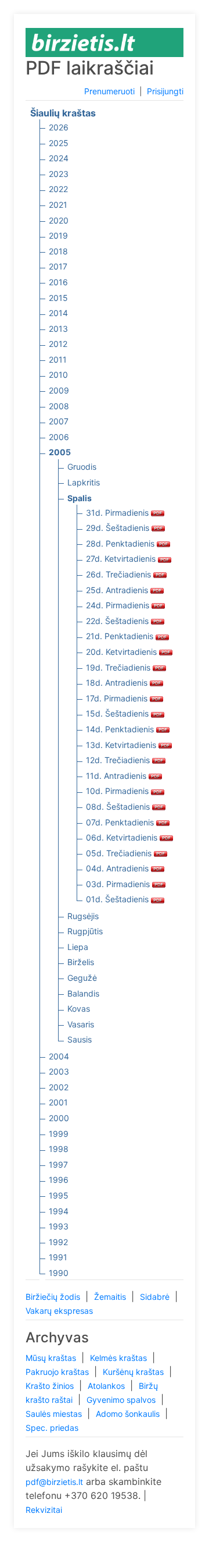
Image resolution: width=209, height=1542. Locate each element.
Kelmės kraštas (119, 1358)
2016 (58, 282)
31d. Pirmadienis (118, 512)
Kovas (78, 1008)
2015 (58, 298)
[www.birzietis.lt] (84, 42)
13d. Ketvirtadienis (122, 745)
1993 (59, 1226)
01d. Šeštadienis (118, 899)
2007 (59, 421)
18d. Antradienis (118, 682)
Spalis (79, 498)
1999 (59, 1134)
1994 (59, 1211)
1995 (59, 1195)
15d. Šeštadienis (118, 713)
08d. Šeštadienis (119, 806)
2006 (59, 437)
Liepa (77, 947)
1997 (58, 1164)
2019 (58, 235)
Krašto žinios (51, 1386)
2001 (58, 1102)
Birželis (80, 962)
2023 (59, 174)
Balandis (83, 993)
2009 (59, 390)
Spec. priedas (52, 1428)
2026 (59, 127)
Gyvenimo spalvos (122, 1400)
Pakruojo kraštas (58, 1372)
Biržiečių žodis (54, 1297)
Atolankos (107, 1386)
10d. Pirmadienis (118, 791)
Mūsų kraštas (52, 1358)
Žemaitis (111, 1297)
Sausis (79, 1039)
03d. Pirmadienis (119, 884)
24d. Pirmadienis (119, 605)
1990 (59, 1273)
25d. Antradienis (118, 590)
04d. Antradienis (118, 868)
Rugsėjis (83, 916)
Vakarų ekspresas (59, 1311)
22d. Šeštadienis (118, 621)
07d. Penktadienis (121, 822)
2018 (58, 251)
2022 (58, 189)
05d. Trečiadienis (120, 853)
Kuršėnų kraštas (134, 1372)
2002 (59, 1087)
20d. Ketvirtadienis (122, 652)
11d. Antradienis (117, 776)
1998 (59, 1149)
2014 (58, 313)
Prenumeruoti (109, 91)
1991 (58, 1257)
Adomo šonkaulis (129, 1414)
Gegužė (82, 978)
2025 (59, 143)
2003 (59, 1071)
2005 (60, 452)
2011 (58, 359)
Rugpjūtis (85, 931)
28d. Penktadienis (121, 543)
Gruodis (81, 467)
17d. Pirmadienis (118, 698)
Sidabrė (156, 1297)
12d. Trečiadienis (119, 760)
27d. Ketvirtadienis (122, 558)
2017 (58, 266)
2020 (59, 220)
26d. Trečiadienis (119, 574)
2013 (58, 329)
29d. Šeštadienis (119, 528)
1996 (59, 1180)
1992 (58, 1242)
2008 (59, 406)
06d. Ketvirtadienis (123, 837)
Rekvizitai (44, 1510)
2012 (58, 344)
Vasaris (80, 1024)
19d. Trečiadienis (119, 667)
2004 (59, 1056)
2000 (59, 1118)
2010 (58, 375)
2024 (59, 158)
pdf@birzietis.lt (54, 1482)
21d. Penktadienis (121, 636)
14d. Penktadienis (121, 729)
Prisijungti (165, 91)
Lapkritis (83, 482)
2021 (58, 205)
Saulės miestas (55, 1414)
